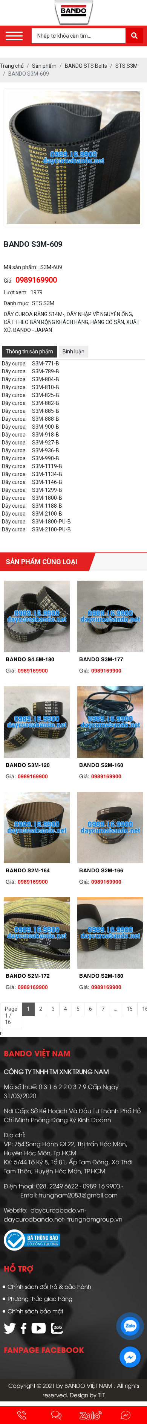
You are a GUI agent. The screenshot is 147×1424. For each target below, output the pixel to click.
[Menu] (14, 36)
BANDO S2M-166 (101, 869)
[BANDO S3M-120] (37, 722)
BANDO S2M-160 (101, 764)
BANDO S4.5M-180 (30, 658)
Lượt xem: (16, 292)
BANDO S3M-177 (101, 658)
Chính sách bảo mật (35, 1310)
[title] (22, 1415)
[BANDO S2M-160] (110, 722)
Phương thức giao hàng (40, 1298)
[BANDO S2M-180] (110, 933)
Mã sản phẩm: (20, 267)
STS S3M (43, 303)
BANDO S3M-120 (28, 764)
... (115, 1009)
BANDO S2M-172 (28, 975)
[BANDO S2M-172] (37, 933)
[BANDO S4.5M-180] (37, 616)
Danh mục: (16, 303)
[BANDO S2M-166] (110, 827)
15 (130, 1009)
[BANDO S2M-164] (37, 827)
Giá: (8, 281)
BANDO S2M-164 (28, 869)
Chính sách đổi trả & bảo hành (49, 1286)
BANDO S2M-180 (101, 975)
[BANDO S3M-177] (110, 616)
